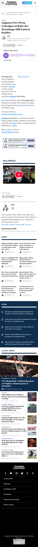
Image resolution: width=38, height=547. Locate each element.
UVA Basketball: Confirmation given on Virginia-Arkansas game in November (18, 383)
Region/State (7, 415)
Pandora (18, 224)
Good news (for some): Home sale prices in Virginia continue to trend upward (14, 431)
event (14, 84)
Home (3, 13)
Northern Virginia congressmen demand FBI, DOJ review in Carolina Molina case (13, 408)
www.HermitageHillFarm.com (12, 114)
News (4, 20)
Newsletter (7, 494)
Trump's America (8, 404)
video (14, 123)
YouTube (27, 224)
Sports (5, 392)
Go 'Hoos (13, 378)
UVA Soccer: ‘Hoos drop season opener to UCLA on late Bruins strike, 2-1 (13, 454)
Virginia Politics (8, 438)
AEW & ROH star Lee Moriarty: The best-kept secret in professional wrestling (14, 397)
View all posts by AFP (9, 228)
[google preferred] (10, 45)
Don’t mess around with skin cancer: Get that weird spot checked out (10, 274)
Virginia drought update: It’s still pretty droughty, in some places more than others (13, 420)
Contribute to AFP (10, 489)
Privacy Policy (9, 505)
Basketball (6, 378)
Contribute (27, 3)
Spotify (11, 224)
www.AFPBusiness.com (10, 132)
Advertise (7, 484)
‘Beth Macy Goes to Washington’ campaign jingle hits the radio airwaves (13, 442)
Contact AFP (8, 479)
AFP (3, 100)
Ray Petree (5, 401)
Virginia (14, 125)
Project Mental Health (11, 499)
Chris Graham (8, 251)
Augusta (12, 86)
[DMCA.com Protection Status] (19, 541)
